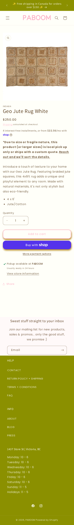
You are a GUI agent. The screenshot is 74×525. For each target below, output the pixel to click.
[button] (7, 18)
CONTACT (14, 370)
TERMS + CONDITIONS (21, 387)
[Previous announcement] (7, 5)
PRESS (11, 435)
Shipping (8, 124)
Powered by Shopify (47, 520)
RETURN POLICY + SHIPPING (25, 378)
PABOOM (30, 520)
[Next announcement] (67, 5)
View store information (23, 273)
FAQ (10, 395)
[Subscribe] (62, 350)
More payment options (37, 253)
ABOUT (12, 418)
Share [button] (10, 284)
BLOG (11, 427)
